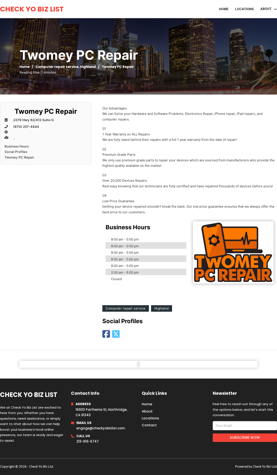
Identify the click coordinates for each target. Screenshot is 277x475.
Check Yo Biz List (32, 9)
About (266, 9)
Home (224, 9)
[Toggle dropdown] (275, 9)
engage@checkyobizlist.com (100, 428)
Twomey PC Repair (19, 157)
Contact (149, 425)
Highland (88, 66)
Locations (244, 9)
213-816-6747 (87, 441)
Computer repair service (57, 66)
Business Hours (17, 146)
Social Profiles (16, 152)
